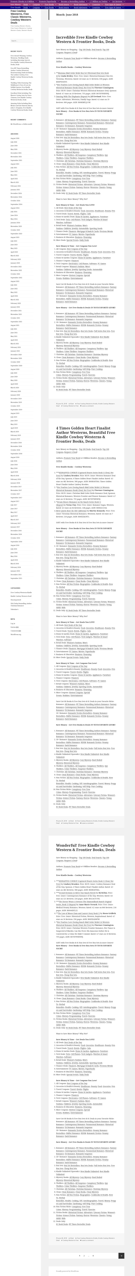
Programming (75, 181)
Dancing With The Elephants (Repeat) (72, 96)
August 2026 (15, 138)
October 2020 (15, 362)
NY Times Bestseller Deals (89, 193)
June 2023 (14, 245)
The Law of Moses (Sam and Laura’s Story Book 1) (79, 913)
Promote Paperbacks (47, 1)
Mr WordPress (16, 124)
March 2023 (15, 256)
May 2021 (14, 336)
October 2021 (15, 318)
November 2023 (16, 226)
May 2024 (14, 219)
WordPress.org (16, 634)
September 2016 (16, 542)
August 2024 (15, 208)
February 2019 (16, 435)
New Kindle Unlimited (89, 143)
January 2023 (15, 263)
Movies (81, 234)
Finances (72, 231)
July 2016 (14, 549)
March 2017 (15, 520)
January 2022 (15, 307)
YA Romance (70, 126)
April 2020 (14, 384)
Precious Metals (106, 231)
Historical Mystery (71, 152)
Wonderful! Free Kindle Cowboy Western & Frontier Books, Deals (85, 847)
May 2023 (14, 248)
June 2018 (14, 465)
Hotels (76, 214)
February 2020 (16, 391)
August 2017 (15, 501)
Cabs (89, 214)
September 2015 (16, 578)
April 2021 (14, 340)
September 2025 (16, 160)
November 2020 (16, 358)
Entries (15, 627)
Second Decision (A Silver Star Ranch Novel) (77, 893)
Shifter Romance (73, 132)
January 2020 (15, 395)
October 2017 (15, 494)
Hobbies (66, 278)
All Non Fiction (73, 167)
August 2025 (15, 164)
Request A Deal (70, 52)
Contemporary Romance (75, 123)
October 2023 (15, 230)
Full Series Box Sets (102, 137)
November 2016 (16, 534)
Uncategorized (16, 600)
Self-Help (86, 175)
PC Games (73, 234)
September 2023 (16, 234)
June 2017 (14, 509)
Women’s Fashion (74, 225)
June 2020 (14, 377)
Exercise (91, 181)
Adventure (88, 184)
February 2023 (16, 259)
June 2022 (14, 289)
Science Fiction (69, 187)
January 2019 (15, 439)
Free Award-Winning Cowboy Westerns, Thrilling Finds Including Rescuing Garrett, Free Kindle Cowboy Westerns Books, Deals (21, 60)
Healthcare (99, 211)
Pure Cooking (96, 175)
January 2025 (15, 190)
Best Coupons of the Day (77, 249)
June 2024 (14, 215)
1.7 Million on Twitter (99, 1)
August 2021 (15, 325)
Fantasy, (79, 187)
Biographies (85, 167)
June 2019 (14, 421)
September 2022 (16, 278)
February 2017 (16, 523)
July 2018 (14, 461)
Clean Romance (68, 164)
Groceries (90, 211)
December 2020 (16, 355)
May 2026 (14, 149)
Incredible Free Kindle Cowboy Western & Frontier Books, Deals (85, 39)
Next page (121, 1256)
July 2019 (14, 417)
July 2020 (14, 373)
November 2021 (16, 314)
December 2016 (16, 531)
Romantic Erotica (94, 132)
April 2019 (14, 428)
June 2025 (14, 171)
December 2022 (16, 267)
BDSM (83, 132)
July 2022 (14, 285)
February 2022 (16, 303)
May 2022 (14, 292)
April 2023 (14, 252)
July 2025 (14, 168)
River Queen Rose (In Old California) (71, 511)
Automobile (84, 228)
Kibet (72, 404)
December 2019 (16, 399)
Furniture (104, 216)
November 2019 (16, 402)
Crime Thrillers (70, 158)
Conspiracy (76, 178)
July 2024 (14, 212)
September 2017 (16, 498)
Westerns (94, 187)
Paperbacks (90, 234)
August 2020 (15, 369)
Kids (63, 190)
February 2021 (16, 347)
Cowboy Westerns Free (71, 406)
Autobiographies (90, 172)
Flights (83, 214)
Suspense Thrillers (85, 158)
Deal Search (97, 49)
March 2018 (15, 476)
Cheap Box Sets (70, 140)
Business (78, 237)
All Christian (70, 161)
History (65, 181)
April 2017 (14, 516)
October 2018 (15, 450)
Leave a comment (88, 406)
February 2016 (16, 567)
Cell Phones (75, 219)
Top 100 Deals (85, 49)
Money (107, 172)
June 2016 (14, 553)
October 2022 (15, 274)
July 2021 (14, 329)
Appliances (94, 216)
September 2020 (16, 366)
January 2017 (15, 527)
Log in (13, 623)
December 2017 (16, 487)
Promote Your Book (72, 58)
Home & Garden (82, 216)
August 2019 (15, 413)
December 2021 (16, 311)
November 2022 (16, 270)
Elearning (87, 237)
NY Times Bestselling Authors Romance (92, 120)
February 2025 (16, 186)
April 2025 (14, 179)
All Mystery (74, 149)
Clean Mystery (92, 164)
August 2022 (15, 281)
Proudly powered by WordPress (67, 1271)
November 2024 (16, 197)
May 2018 (14, 468)
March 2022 (15, 300)
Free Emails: (16, 7)
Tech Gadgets (86, 219)
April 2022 (14, 296)
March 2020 (15, 388)
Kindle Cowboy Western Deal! (21, 596)
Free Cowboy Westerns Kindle (21, 592)
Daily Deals (84, 240)
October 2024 (15, 201)
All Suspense (80, 155)
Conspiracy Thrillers (95, 155)
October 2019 (15, 406)
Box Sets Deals (87, 137)
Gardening (77, 175)
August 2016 (15, 545)
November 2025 (16, 157)
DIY (80, 172)
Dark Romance (71, 134)
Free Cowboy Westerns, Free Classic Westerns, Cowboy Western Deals (21, 16)
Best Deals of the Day (73, 208)
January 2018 (15, 483)
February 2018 (16, 479)
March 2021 (15, 344)
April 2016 (14, 560)
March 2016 (15, 564)
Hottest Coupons (76, 275)
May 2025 (14, 175)
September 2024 (16, 204)
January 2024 (15, 223)
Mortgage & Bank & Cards (88, 231)
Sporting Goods (96, 228)
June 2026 (14, 146)
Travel (101, 172)
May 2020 (14, 380)
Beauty (108, 211)
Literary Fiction (100, 184)
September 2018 (16, 454)
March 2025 (15, 182)
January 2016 (15, 571)
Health (68, 172)
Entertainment (77, 278)
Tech (68, 219)
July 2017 (14, 505)
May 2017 (14, 512)
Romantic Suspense (84, 126)
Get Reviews (117, 1)
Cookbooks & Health (99, 167)
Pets (113, 211)
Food (83, 211)
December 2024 (16, 193)
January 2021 (15, 351)
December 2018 (16, 443)
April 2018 (14, 472)
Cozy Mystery (85, 149)
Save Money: (15, 4)
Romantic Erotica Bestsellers (80, 129)
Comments (16, 631)
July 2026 (14, 142)
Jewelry (75, 228)
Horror (86, 187)
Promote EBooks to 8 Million (22, 1)
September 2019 (16, 410)
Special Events (72, 240)
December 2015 (16, 575)
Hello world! (27, 124)
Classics (102, 187)
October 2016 (15, 538)
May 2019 (14, 424)
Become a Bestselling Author (73, 1)
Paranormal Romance (95, 123)
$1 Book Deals (72, 193)
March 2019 (15, 432)
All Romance (70, 120)
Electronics (73, 263)
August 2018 (15, 457)
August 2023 (15, 237)
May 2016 (14, 556)
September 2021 (16, 322)
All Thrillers (69, 155)
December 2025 (16, 153)
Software (68, 222)
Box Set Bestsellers (72, 137)
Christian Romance (84, 161)
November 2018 (16, 446)
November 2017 (16, 490)
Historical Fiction (75, 184)
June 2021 (14, 333)
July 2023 (14, 241)
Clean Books (80, 164)
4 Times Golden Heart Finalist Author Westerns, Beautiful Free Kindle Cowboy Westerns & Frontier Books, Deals (85, 435)
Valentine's (14, 609)
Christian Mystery (100, 161)
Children (67, 228)
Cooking (75, 172)
